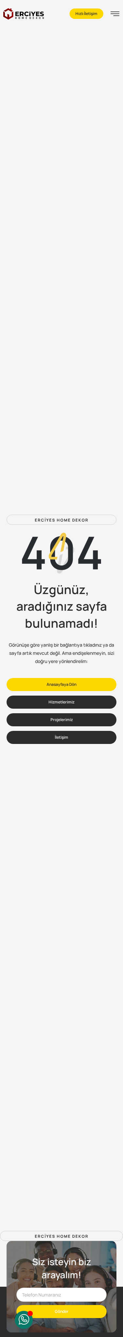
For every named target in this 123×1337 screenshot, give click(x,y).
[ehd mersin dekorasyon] (23, 14)
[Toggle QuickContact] (24, 1320)
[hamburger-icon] (115, 14)
